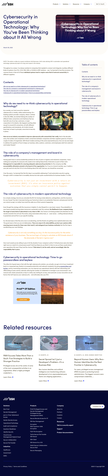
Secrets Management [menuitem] (10, 412)
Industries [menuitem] (6, 446)
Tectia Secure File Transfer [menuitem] (38, 434)
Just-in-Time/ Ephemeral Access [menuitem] (11, 416)
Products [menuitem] (33, 406)
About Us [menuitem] (59, 409)
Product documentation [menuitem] (65, 432)
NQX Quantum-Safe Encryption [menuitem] (36, 427)
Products (55, 4)
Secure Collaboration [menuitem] (9, 440)
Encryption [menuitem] (33, 424)
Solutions (65, 4)
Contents (85, 72)
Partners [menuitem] (59, 412)
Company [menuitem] (60, 406)
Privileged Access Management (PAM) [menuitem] (36, 414)
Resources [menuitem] (60, 421)
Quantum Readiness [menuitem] (9, 429)
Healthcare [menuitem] (6, 450)
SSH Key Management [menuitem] (37, 421)
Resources (76, 4)
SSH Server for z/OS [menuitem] (36, 442)
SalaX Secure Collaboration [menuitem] (38, 445)
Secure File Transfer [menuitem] (9, 443)
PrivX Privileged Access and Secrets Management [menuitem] (38, 410)
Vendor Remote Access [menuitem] (10, 420)
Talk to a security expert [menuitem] (65, 425)
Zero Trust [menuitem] (6, 409)
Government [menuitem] (7, 453)
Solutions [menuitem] (6, 406)
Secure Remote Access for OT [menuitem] (39, 418)
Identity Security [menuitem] (8, 432)
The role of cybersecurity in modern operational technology (21, 90)
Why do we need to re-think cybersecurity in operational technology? (24, 86)
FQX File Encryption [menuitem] (36, 431)
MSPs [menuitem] (5, 456)
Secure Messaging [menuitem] (36, 450)
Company (87, 4)
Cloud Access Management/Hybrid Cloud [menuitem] (12, 436)
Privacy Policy (7, 466)
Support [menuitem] (59, 429)
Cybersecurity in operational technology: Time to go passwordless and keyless (27, 93)
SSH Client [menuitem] (33, 439)
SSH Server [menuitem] (33, 436)
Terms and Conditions (20, 466)
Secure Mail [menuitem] (34, 447)
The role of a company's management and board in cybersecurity (23, 88)
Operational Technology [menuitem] (10, 423)
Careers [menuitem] (59, 418)
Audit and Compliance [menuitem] (10, 426)
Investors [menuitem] (59, 415)
